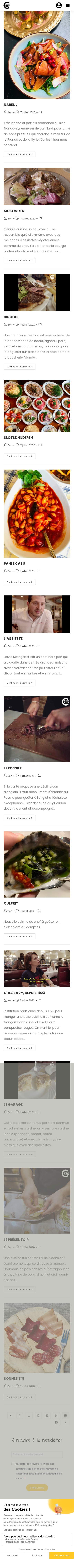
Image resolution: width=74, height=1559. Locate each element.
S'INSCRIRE (37, 1487)
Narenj (11, 104)
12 (38, 1415)
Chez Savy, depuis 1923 (24, 992)
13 (47, 1415)
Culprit (11, 903)
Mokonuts (14, 211)
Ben (10, 112)
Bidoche (11, 317)
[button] (68, 5)
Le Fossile (13, 768)
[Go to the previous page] (10, 1415)
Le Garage (13, 1104)
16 (56, 1422)
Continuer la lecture (21, 154)
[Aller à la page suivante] (65, 1422)
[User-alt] (59, 5)
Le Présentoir (16, 1239)
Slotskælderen (18, 437)
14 (56, 1415)
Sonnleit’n (14, 1378)
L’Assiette (13, 638)
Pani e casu (14, 563)
